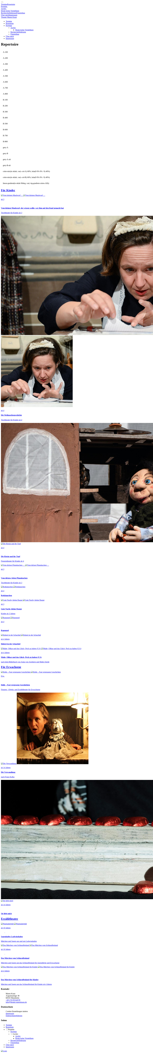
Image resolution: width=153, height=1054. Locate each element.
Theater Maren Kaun (9, 17)
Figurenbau (20, 13)
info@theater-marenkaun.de (16, 1002)
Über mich (5, 15)
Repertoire (11, 4)
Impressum (13, 15)
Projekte (4, 6)
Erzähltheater (9, 918)
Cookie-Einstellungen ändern (17, 1011)
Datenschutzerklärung (14, 1016)
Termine (4, 4)
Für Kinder (8, 190)
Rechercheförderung (8, 13)
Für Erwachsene (11, 667)
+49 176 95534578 (13, 1000)
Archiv (4, 9)
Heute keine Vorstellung (10, 11)
